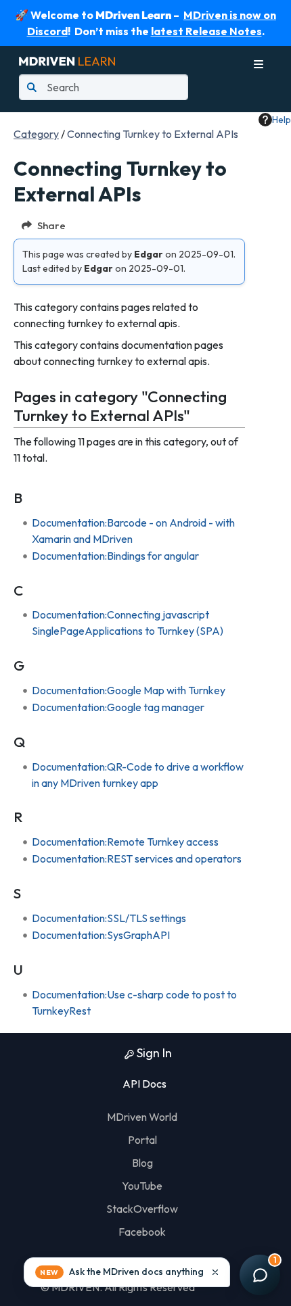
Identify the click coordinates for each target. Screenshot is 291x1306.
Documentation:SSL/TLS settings (109, 918)
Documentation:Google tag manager (118, 707)
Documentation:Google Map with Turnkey (128, 690)
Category (36, 134)
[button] (127, 1272)
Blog (142, 1162)
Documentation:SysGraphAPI (101, 935)
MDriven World (142, 1116)
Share (51, 225)
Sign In (153, 1053)
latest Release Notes (206, 31)
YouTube (142, 1185)
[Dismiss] (215, 1272)
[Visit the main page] (67, 59)
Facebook (142, 1231)
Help (281, 120)
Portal (142, 1139)
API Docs (143, 1083)
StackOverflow (142, 1208)
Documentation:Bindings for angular (115, 555)
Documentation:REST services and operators (137, 858)
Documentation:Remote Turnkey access (125, 841)
